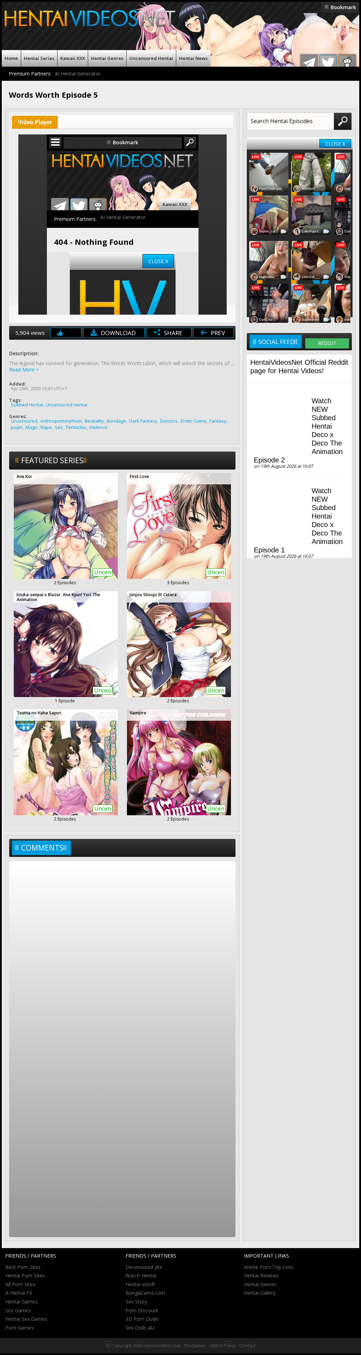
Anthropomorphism (61, 421)
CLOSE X (335, 143)
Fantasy (217, 421)
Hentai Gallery (260, 1292)
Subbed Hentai (27, 404)
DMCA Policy (223, 1345)
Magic (31, 427)
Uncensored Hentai (151, 58)
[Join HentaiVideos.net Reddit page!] (347, 63)
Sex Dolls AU (140, 1327)
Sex (59, 427)
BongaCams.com (145, 1292)
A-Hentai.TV (18, 1292)
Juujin (17, 427)
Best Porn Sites (23, 1267)
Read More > (24, 369)
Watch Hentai (141, 1275)
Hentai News (193, 58)
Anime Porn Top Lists (268, 1267)
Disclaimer (195, 1345)
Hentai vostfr (140, 1284)
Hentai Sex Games (26, 1318)
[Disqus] (122, 956)
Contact (247, 1345)
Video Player (35, 122)
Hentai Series (39, 58)
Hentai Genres (107, 58)
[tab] (35, 122)
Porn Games (19, 1327)
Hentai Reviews (261, 1275)
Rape (46, 427)
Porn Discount (142, 1310)
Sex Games (18, 1310)
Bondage (116, 421)
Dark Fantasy (143, 421)
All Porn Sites (20, 1284)
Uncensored (24, 421)
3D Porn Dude (142, 1318)
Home (11, 58)
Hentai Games (21, 1301)
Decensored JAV (144, 1267)
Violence (98, 427)
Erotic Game (194, 421)
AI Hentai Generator (77, 73)
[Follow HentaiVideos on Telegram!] (309, 63)
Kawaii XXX (72, 58)
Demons (169, 421)
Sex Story (136, 1301)
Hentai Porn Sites (25, 1275)
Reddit (327, 343)
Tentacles (76, 427)
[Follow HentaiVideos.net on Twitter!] (328, 63)
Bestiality (94, 421)
